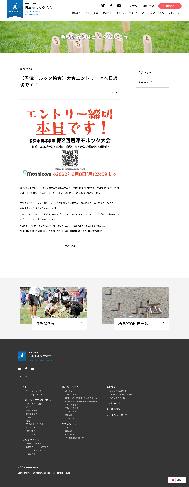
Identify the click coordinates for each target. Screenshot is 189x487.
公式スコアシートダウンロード (39, 447)
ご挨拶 (29, 407)
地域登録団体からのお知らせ (122, 394)
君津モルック (115, 92)
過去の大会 (70, 434)
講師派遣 (69, 415)
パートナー (70, 391)
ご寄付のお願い (71, 394)
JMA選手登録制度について (76, 437)
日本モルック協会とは (35, 403)
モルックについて (33, 391)
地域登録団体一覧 (33, 443)
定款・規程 (30, 427)
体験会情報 (148, 5)
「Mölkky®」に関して (35, 394)
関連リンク (22, 376)
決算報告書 (30, 431)
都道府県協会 (31, 414)
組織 (28, 420)
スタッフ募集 (70, 411)
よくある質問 (113, 409)
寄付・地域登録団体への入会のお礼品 (81, 398)
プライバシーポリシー (118, 415)
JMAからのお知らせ (118, 391)
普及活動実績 (31, 410)
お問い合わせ (113, 403)
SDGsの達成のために (35, 424)
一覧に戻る (70, 245)
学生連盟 (30, 417)
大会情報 (134, 5)
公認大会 (69, 431)
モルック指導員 (71, 404)
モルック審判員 (71, 408)
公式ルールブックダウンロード (39, 450)
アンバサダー (31, 434)
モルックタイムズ (117, 398)
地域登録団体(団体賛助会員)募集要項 (81, 401)
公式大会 (69, 427)
